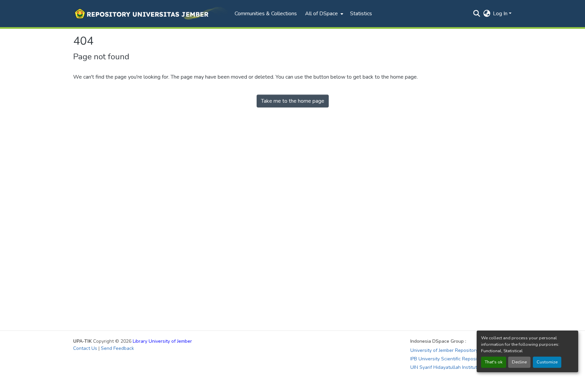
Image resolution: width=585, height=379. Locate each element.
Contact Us (85, 348)
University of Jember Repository (444, 350)
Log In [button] (501, 13)
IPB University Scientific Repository (447, 359)
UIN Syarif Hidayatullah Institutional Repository (461, 367)
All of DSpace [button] (321, 13)
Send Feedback (117, 348)
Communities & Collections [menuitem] (266, 13)
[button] (150, 13)
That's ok (493, 362)
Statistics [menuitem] (361, 13)
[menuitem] (323, 13)
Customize (547, 362)
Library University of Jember (162, 341)
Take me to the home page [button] (292, 101)
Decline (519, 362)
